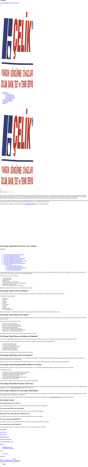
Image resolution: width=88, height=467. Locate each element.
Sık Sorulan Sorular (7, 264)
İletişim (4, 103)
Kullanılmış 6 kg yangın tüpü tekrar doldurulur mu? (16, 267)
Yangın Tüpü (5, 93)
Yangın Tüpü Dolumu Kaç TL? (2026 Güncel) (10, 460)
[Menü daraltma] (0, 188)
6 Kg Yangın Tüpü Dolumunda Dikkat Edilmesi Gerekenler (15, 260)
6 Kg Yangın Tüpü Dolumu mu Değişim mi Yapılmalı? (14, 258)
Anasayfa (5, 92)
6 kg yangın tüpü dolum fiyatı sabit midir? (15, 266)
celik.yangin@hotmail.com (6, 439)
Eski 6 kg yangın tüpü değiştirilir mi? (14, 268)
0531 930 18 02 (3, 434)
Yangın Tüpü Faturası (7, 100)
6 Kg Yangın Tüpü (10, 94)
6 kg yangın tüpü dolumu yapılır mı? (14, 265)
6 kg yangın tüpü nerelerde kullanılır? (14, 269)
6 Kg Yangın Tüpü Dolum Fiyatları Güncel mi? (13, 262)
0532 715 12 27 (3, 432)
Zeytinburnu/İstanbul (4, 437)
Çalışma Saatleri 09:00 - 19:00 (6, 441)
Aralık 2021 (5, 453)
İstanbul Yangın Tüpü (7, 447)
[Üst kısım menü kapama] (0, 189)
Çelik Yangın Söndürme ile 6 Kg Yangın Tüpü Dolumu (14, 263)
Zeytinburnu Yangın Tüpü (8, 448)
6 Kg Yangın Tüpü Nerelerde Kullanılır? (11, 255)
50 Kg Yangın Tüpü (10, 98)
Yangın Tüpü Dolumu (7, 99)
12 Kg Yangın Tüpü (10, 96)
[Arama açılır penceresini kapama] (0, 193)
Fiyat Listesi (5, 102)
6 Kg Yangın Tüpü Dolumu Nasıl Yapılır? (12, 257)
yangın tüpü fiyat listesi (29, 203)
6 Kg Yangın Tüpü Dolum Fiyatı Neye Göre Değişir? (14, 254)
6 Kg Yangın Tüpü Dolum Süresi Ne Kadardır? (13, 259)
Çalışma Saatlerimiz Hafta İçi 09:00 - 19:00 (9, 2)
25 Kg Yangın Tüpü (10, 97)
